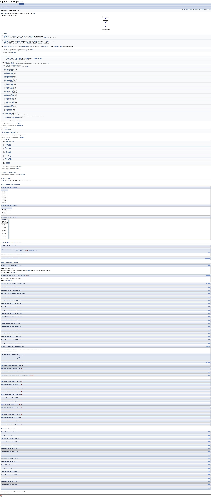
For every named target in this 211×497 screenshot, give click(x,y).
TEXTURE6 (29, 43)
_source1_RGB (8, 147)
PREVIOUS (35, 41)
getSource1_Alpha (9, 87)
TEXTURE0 (6, 42)
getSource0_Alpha (9, 85)
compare (8, 65)
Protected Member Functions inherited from (11, 135)
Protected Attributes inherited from (11, 166)
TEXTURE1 (16, 42)
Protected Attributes (202, 9)
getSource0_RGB (9, 81)
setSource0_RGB (9, 73)
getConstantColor (9, 113)
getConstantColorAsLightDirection (13, 117)
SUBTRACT (21, 37)
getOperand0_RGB (9, 98)
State (17, 265)
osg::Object (14, 52)
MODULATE (15, 36)
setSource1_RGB (9, 74)
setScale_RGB (9, 106)
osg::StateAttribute (15, 48)
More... (34, 13)
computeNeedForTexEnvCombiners (10, 132)
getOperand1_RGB (9, 99)
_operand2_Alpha (8, 160)
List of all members (208, 9)
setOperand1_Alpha (10, 95)
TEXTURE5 (17, 43)
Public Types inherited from (10, 48)
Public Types (183, 9)
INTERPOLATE (6, 37)
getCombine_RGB (9, 70)
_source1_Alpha (8, 151)
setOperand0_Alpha (10, 94)
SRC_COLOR (12, 46)
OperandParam (6, 46)
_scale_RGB (7, 162)
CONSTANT (6, 41)
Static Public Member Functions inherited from (13, 174)
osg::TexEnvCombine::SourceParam (9, 217)
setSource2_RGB (9, 76)
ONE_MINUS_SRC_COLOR (26, 46)
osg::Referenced (19, 125)
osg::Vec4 (3, 438)
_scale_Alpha (7, 163)
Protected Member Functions (196, 9)
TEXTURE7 (40, 43)
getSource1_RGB (9, 83)
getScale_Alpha (9, 110)
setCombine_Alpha (9, 69)
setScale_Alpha (9, 107)
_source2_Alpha (8, 152)
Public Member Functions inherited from (12, 122)
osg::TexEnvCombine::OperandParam (10, 205)
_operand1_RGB (8, 155)
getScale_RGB (9, 109)
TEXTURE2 (28, 42)
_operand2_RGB (8, 156)
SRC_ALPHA (44, 46)
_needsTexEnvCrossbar (9, 141)
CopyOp (27, 58)
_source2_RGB (8, 148)
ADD (24, 36)
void (5, 69)
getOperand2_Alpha (10, 105)
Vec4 (4, 113)
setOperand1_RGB (9, 91)
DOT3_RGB (33, 37)
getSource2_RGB (9, 84)
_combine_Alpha (8, 144)
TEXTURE (47, 41)
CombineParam (7, 35)
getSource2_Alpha (9, 88)
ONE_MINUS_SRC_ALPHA (57, 46)
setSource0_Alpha (9, 77)
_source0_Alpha (8, 149)
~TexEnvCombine (7, 129)
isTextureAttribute (9, 62)
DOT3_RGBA (46, 37)
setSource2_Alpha (9, 80)
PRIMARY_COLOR (20, 41)
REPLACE (6, 36)
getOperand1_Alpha (10, 103)
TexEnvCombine (3, 13)
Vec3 (23, 114)
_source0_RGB (8, 145)
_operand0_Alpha (8, 158)
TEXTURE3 (39, 42)
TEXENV (19, 357)
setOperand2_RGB (9, 92)
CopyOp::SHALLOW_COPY (37, 58)
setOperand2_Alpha (10, 96)
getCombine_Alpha (9, 72)
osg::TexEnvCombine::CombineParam (10, 187)
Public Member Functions (189, 9)
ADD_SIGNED (31, 36)
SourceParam (6, 40)
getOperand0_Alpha (10, 102)
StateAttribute (14, 63)
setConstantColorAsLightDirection (13, 114)
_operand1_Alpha (8, 159)
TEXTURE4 (6, 43)
